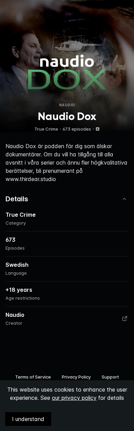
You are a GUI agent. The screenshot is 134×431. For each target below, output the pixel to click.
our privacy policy (74, 397)
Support (110, 377)
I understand (28, 419)
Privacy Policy (76, 377)
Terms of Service (33, 377)
